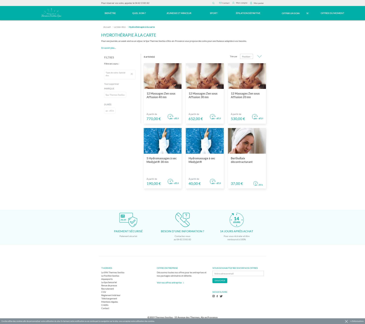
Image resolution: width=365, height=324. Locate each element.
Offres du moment (332, 13)
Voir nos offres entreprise (169, 282)
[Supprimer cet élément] (131, 74)
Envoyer (220, 280)
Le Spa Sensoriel (109, 282)
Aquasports (107, 279)
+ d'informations (357, 321)
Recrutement (107, 288)
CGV (103, 292)
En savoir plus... (108, 47)
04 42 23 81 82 (142, 3)
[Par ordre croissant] (259, 56)
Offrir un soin (291, 13)
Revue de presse (109, 285)
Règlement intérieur (110, 295)
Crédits (105, 304)
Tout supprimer (111, 83)
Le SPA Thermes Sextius (112, 272)
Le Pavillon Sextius (110, 275)
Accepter (346, 321)
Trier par (233, 56)
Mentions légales (109, 301)
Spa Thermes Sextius (115, 95)
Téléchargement (109, 298)
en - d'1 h (110, 111)
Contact (226, 3)
